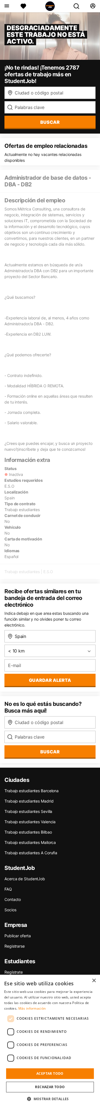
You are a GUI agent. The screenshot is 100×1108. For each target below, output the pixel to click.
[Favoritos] (23, 6)
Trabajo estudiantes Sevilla (28, 811)
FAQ (8, 889)
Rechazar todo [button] (50, 1087)
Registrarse (14, 946)
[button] (50, 1099)
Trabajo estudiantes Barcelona (31, 790)
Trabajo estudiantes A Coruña (30, 852)
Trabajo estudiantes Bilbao (28, 832)
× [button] (94, 981)
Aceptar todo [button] (50, 1073)
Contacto (12, 899)
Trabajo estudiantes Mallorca (30, 842)
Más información (32, 1008)
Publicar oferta (17, 935)
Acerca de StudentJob (24, 878)
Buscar (50, 122)
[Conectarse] (92, 6)
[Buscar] (78, 6)
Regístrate (13, 972)
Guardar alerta (50, 680)
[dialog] (50, 1041)
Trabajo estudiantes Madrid (28, 801)
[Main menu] (6, 6)
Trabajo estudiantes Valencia (30, 821)
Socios (10, 909)
